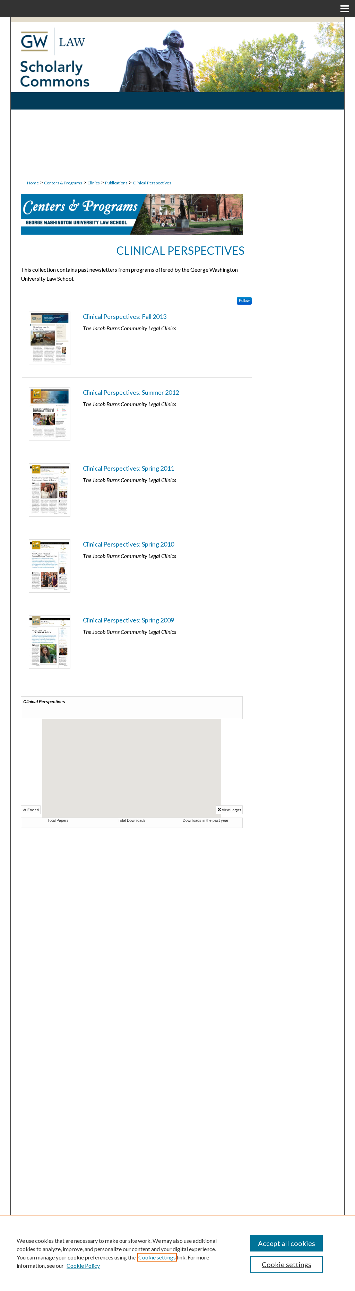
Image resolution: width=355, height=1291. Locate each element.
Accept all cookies (286, 1243)
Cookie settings (157, 1257)
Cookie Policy (83, 1265)
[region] (177, 1253)
